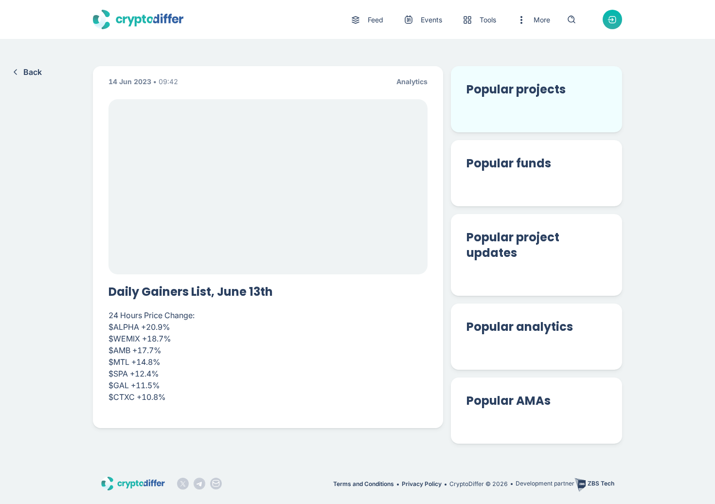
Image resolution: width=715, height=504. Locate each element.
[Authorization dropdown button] (612, 19)
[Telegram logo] (199, 483)
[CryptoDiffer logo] (138, 19)
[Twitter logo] (183, 483)
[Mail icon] (216, 483)
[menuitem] (366, 20)
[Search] (571, 19)
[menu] (450, 19)
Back (32, 72)
